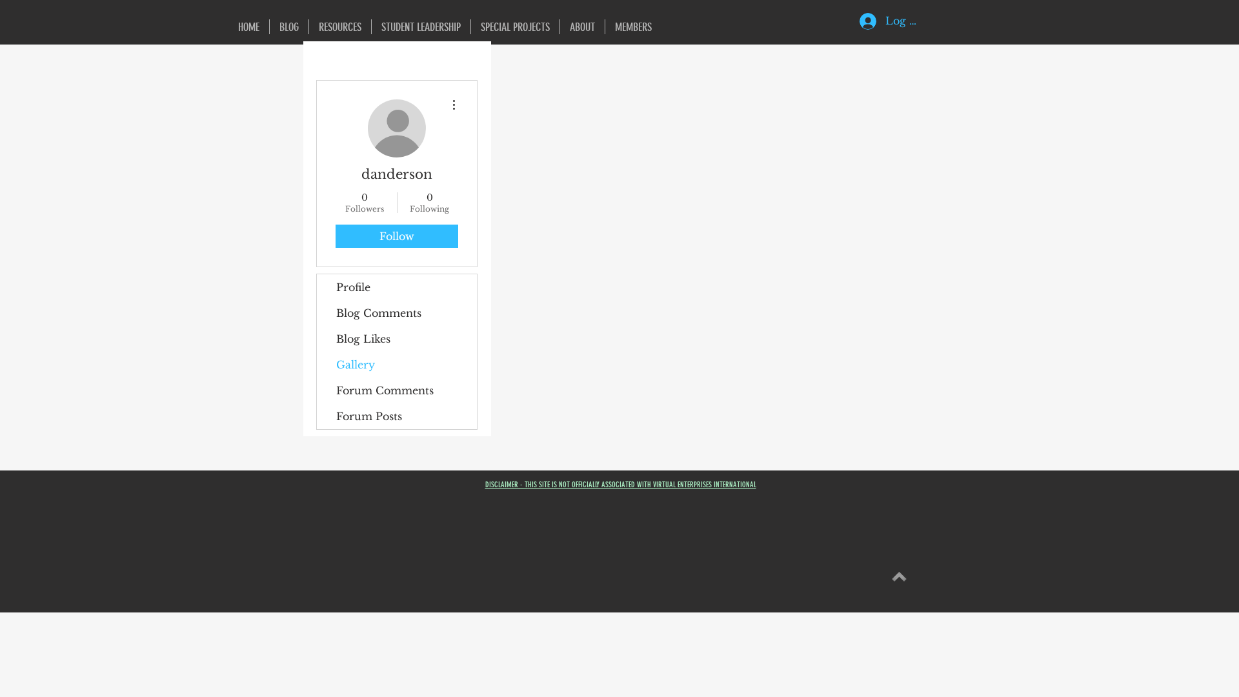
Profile (353, 287)
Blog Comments (378, 313)
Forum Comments (385, 390)
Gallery (355, 364)
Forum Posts (369, 416)
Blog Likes (363, 338)
